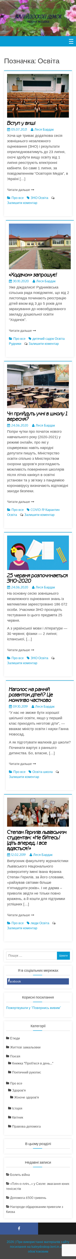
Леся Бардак (44, 129)
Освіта (43, 198)
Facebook (14, 981)
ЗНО (34, 198)
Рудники (15, 344)
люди (35, 923)
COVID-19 (38, 510)
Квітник (17, 1117)
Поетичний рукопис (26, 1072)
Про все (18, 198)
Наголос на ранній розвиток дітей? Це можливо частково (31, 695)
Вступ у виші (21, 123)
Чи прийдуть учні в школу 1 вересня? (37, 416)
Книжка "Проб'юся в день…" (32, 1063)
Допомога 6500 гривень (28, 1198)
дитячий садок (43, 339)
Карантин (52, 510)
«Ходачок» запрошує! (33, 275)
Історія (17, 1108)
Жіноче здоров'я (26, 1097)
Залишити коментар (22, 203)
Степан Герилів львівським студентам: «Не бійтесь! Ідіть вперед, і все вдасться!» (36, 840)
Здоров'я (19, 1090)
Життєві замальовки (25, 1047)
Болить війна (20, 1175)
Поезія (15, 1056)
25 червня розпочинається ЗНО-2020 (37, 578)
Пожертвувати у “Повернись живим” (33, 1008)
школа (48, 772)
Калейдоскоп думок (38, 16)
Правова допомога (26, 1126)
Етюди (15, 1038)
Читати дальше (18, 190)
